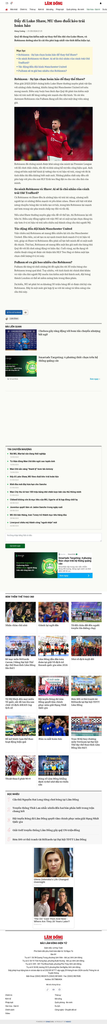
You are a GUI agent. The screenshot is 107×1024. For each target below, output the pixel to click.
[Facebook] (59, 989)
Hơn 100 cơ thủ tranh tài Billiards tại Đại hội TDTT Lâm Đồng (85, 702)
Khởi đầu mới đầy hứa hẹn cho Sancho (28, 484)
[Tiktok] (47, 989)
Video (7, 1013)
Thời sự (32, 9)
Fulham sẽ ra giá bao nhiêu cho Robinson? (42, 70)
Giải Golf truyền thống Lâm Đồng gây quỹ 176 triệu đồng (46, 830)
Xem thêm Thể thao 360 (19, 596)
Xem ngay (94, 379)
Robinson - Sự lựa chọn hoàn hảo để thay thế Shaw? (47, 54)
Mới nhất (13, 9)
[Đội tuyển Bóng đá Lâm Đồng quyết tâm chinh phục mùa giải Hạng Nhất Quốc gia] (53, 686)
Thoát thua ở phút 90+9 (18, 778)
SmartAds (14, 379)
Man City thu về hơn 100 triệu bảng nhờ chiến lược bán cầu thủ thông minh (45, 492)
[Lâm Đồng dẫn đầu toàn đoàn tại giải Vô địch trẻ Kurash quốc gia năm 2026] (53, 646)
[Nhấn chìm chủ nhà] (20, 612)
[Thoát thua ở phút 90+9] (20, 765)
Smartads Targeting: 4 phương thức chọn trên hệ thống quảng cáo (68, 359)
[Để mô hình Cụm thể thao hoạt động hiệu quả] (20, 726)
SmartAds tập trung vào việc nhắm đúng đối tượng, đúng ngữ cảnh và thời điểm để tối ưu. (74, 569)
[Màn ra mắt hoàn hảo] (53, 726)
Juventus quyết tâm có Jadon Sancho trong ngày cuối (36, 507)
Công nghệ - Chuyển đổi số (65, 1010)
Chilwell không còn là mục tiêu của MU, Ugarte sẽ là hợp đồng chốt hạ (44, 499)
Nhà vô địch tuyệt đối (82, 659)
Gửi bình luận (15, 546)
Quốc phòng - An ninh (75, 9)
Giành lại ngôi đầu (48, 625)
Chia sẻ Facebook (14, 312)
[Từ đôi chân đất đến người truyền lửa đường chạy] (86, 612)
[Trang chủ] (7, 9)
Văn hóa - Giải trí (93, 9)
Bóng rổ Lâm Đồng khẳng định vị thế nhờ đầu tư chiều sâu (53, 781)
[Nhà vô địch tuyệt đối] (86, 646)
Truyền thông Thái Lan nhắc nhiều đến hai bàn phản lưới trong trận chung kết (53, 809)
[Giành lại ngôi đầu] (53, 612)
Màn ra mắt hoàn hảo (50, 739)
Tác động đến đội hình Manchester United (42, 66)
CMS (50, 1022)
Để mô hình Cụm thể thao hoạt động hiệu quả (19, 740)
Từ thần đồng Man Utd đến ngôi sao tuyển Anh (32, 461)
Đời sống (49, 9)
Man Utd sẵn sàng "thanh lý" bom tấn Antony (31, 469)
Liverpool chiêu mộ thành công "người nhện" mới (33, 522)
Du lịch (57, 1006)
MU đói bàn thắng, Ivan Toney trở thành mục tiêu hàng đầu (38, 515)
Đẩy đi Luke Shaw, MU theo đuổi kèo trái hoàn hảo (34, 476)
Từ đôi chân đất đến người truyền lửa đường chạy (85, 626)
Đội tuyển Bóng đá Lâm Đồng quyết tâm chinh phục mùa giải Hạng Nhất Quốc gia (52, 703)
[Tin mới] (11, 3)
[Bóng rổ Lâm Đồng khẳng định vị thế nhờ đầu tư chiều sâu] (53, 765)
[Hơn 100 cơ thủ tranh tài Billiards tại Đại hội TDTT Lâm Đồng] (86, 686)
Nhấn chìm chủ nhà (16, 625)
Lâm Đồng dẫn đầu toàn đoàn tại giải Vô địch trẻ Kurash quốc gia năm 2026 (53, 662)
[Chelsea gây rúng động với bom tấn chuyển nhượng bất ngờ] (21, 339)
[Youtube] (53, 989)
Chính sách (9, 1010)
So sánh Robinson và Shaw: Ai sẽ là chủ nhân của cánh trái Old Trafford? (54, 60)
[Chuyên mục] (6, 3)
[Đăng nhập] (101, 3)
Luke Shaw (14, 318)
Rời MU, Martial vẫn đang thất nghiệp (28, 453)
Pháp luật (60, 9)
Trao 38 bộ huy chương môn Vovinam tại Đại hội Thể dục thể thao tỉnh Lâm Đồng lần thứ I (85, 743)
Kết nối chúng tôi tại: (53, 985)
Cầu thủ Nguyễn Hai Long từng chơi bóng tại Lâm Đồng (46, 799)
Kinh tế (41, 9)
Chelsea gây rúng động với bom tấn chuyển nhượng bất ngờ (69, 333)
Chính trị (23, 9)
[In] (25, 312)
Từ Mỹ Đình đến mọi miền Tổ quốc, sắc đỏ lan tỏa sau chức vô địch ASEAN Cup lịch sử (19, 703)
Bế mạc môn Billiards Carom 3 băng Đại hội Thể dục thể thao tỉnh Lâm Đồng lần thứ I (20, 663)
